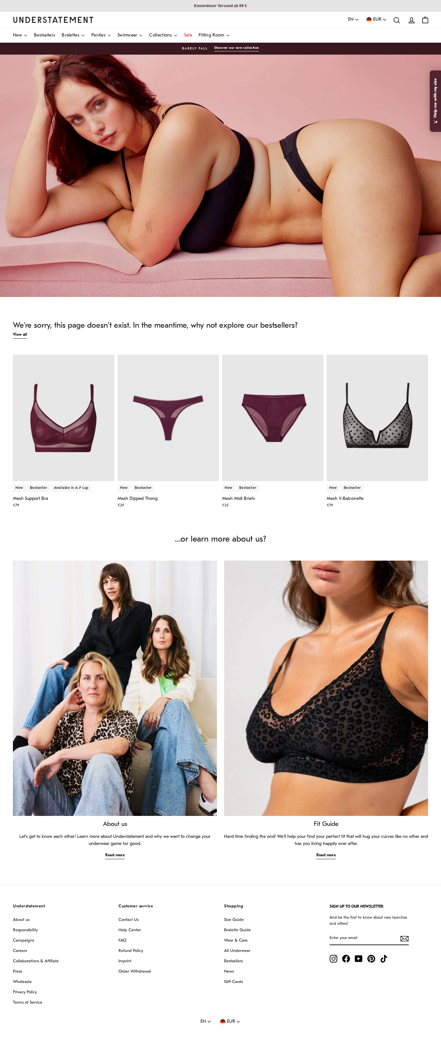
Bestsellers (233, 961)
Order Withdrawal (134, 971)
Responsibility (25, 930)
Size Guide (234, 920)
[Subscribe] (404, 939)
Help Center (129, 930)
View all (20, 335)
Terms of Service (27, 1002)
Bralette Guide (237, 930)
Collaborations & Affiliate (36, 961)
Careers (20, 951)
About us (21, 920)
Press (17, 971)
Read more (115, 855)
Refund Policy (130, 951)
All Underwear (237, 951)
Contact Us (128, 920)
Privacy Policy (25, 992)
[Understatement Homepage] (53, 20)
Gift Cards (233, 982)
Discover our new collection (236, 48)
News (229, 971)
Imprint (124, 961)
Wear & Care (236, 940)
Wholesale (22, 982)
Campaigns (23, 940)
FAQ (122, 940)
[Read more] (115, 688)
